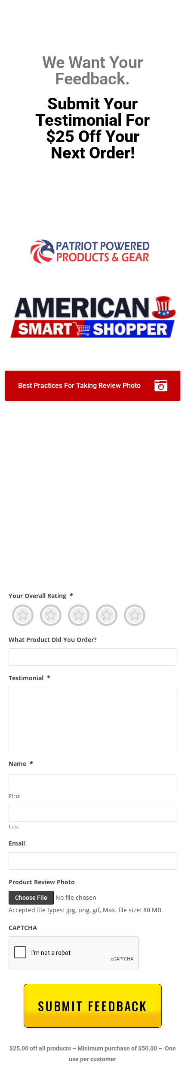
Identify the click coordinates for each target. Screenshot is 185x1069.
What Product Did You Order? (53, 640)
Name (21, 764)
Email (17, 843)
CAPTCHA (23, 928)
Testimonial (29, 678)
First (14, 796)
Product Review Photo (42, 882)
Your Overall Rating (41, 596)
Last (14, 826)
